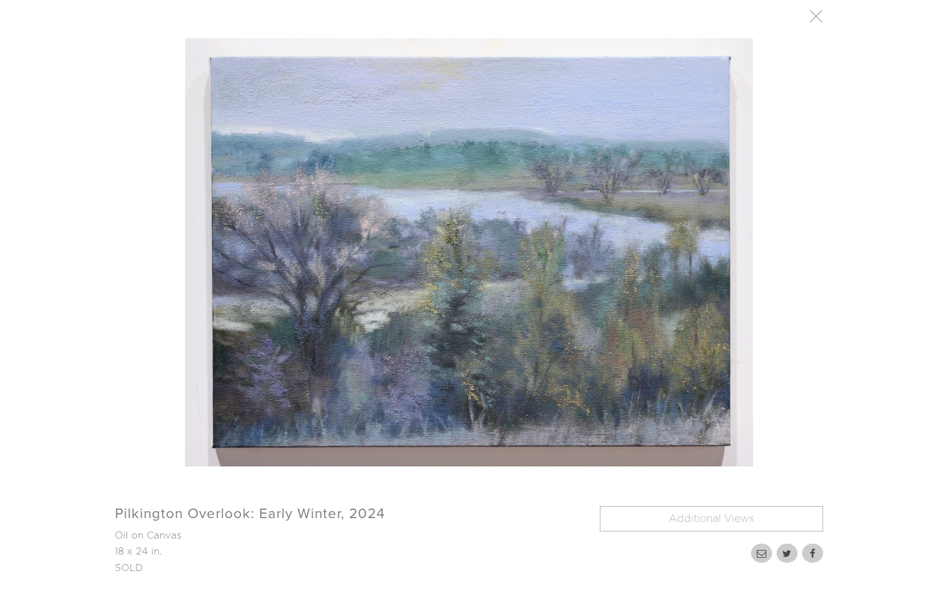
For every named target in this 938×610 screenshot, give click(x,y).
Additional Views (711, 519)
